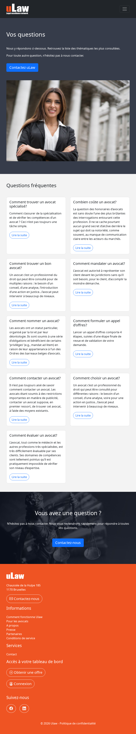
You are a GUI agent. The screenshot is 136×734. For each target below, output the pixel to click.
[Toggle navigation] (125, 9)
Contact (11, 654)
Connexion (22, 683)
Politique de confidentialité (78, 723)
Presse (10, 630)
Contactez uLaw (22, 67)
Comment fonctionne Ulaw (24, 617)
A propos (12, 625)
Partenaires (14, 634)
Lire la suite (19, 235)
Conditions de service (20, 638)
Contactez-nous (68, 542)
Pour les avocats (17, 621)
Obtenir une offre (27, 672)
